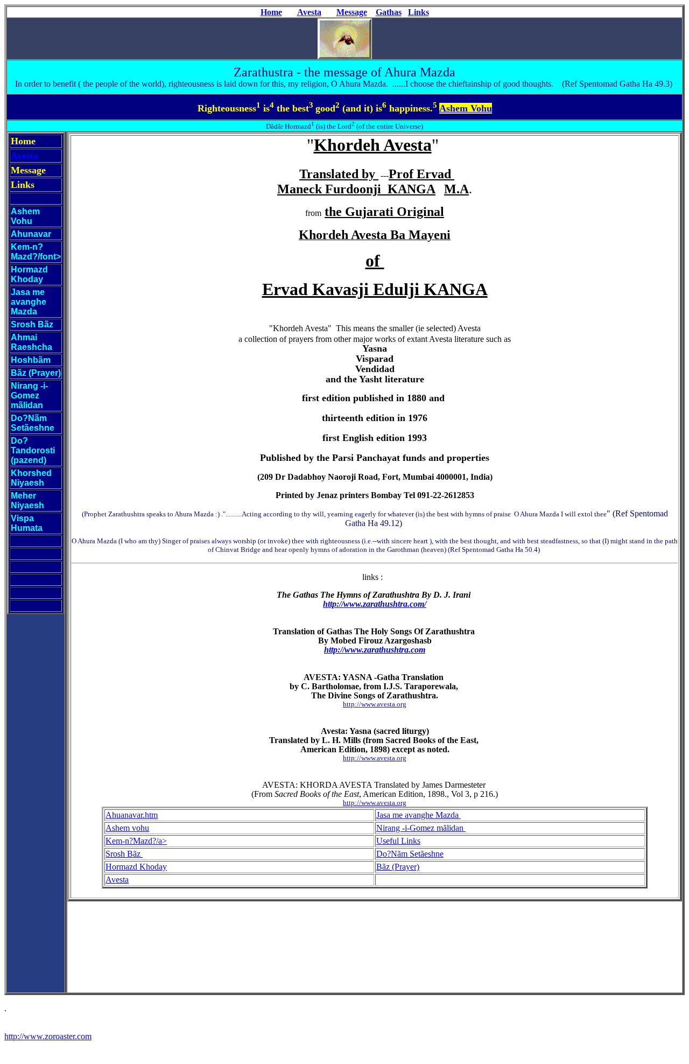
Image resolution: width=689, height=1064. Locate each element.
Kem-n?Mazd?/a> (136, 840)
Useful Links (398, 840)
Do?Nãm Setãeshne (410, 853)
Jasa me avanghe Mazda (418, 815)
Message (351, 12)
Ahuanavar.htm (132, 815)
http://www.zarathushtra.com (374, 649)
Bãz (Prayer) (397, 866)
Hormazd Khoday (136, 866)
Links (418, 12)
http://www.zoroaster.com (48, 1036)
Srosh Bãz (124, 853)
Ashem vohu (127, 827)
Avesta (309, 12)
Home (271, 12)
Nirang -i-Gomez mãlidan (421, 827)
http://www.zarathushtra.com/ (374, 603)
